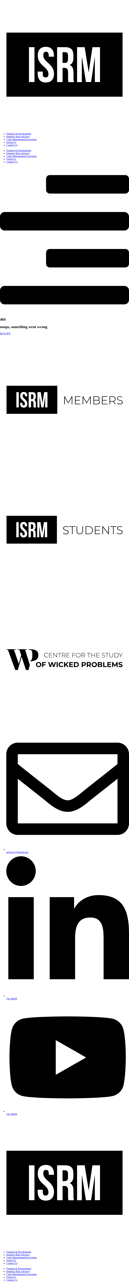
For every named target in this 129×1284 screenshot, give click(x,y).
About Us (11, 142)
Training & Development (18, 133)
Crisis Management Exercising (21, 139)
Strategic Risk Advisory (18, 136)
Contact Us (11, 145)
